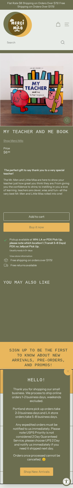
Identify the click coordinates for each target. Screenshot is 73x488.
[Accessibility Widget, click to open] (66, 481)
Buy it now (36, 227)
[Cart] (58, 24)
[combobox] (36, 42)
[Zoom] (67, 120)
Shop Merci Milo (13, 140)
